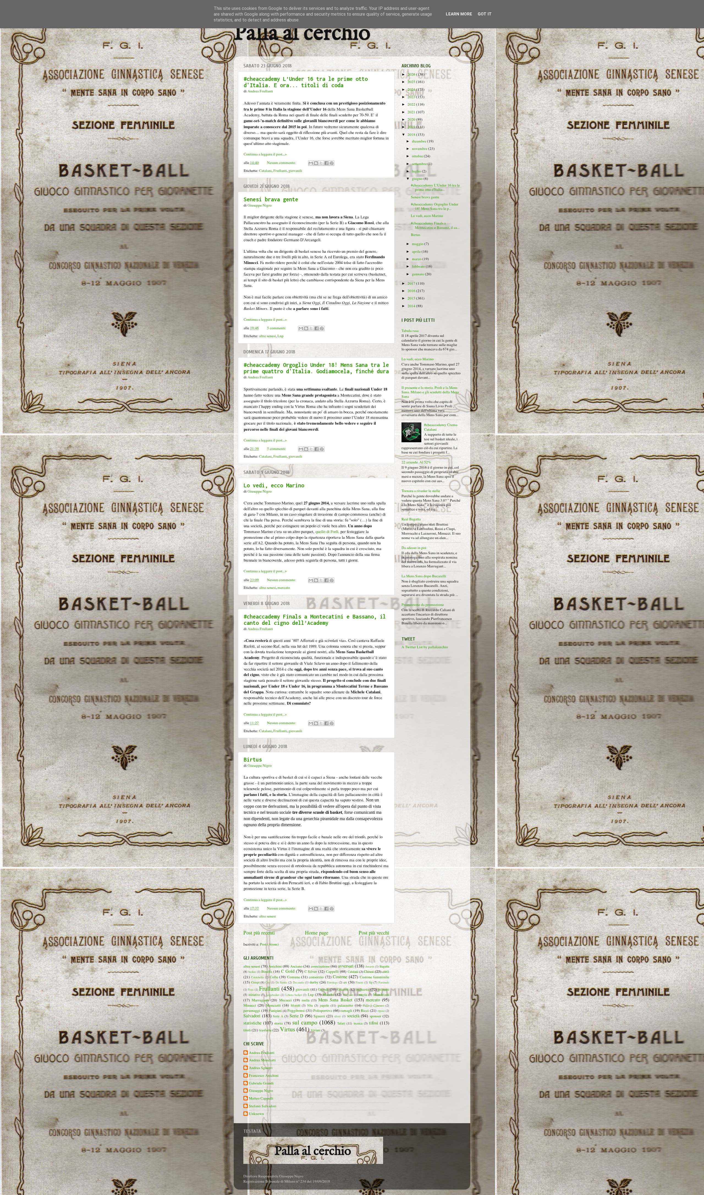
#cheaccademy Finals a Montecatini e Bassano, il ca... (435, 225)
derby (314, 982)
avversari (346, 966)
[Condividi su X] (321, 163)
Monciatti (273, 1005)
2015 (412, 298)
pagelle (324, 1005)
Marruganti (260, 1000)
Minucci (249, 1005)
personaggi (251, 1010)
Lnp (280, 335)
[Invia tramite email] (311, 163)
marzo (417, 258)
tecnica (358, 1023)
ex (345, 982)
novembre (420, 148)
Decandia (298, 982)
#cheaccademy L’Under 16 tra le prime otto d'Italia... (435, 187)
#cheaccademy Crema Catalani (440, 427)
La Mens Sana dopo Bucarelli (424, 575)
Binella (266, 971)
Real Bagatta (411, 519)
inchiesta (362, 989)
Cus (267, 982)
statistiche (252, 1023)
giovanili (295, 170)
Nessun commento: (282, 162)
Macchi (328, 994)
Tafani (341, 1023)
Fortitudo (383, 982)
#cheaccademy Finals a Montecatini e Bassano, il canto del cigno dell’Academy (315, 619)
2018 (412, 134)
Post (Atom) (269, 944)
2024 (412, 89)
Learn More (459, 14)
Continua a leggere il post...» (265, 154)
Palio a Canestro (373, 1005)
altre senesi (267, 335)
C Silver (310, 971)
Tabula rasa (410, 330)
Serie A (278, 1016)
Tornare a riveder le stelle (421, 490)
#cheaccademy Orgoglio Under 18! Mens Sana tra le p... (434, 206)
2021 (412, 111)
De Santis (281, 982)
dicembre (419, 141)
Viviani (315, 1030)
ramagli (346, 1010)
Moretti (295, 1005)
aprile (417, 251)
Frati (251, 989)
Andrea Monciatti (262, 1060)
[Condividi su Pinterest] (331, 163)
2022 (412, 104)
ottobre (418, 155)
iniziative (254, 994)
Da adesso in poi (414, 547)
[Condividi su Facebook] (326, 163)
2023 (412, 96)
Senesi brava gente (271, 199)
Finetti (359, 982)
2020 (412, 119)
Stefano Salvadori (262, 1106)
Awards (369, 966)
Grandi (323, 989)
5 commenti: (277, 327)
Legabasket (272, 995)
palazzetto (345, 1005)
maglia (363, 994)
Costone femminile (374, 976)
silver (337, 1016)
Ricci (365, 1010)
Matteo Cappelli (261, 1098)
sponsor (375, 1015)
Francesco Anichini (264, 1075)
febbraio (419, 266)
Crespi (255, 982)
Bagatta (384, 966)
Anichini (275, 966)
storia (278, 1023)
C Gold (288, 971)
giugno (418, 178)
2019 (412, 126)
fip (371, 982)
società (353, 1016)
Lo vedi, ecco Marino (274, 485)
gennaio (418, 273)
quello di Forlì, (327, 531)
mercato (283, 587)
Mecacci (285, 1000)
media (305, 1000)
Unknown (256, 1113)
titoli (247, 1030)
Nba (310, 1005)
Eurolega (332, 982)
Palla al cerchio (302, 34)
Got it (485, 14)
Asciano (296, 966)
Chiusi (369, 971)
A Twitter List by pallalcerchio (425, 646)
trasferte (265, 1030)
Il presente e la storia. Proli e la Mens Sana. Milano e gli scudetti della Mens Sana (430, 392)
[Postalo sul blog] (316, 163)
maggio (418, 243)
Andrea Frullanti (261, 1052)
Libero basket (293, 995)
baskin (252, 972)
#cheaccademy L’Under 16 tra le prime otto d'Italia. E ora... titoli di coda (306, 82)
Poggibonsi (296, 1010)
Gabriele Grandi (261, 1083)
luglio (417, 171)
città (386, 971)
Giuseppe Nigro (261, 1090)
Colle (274, 976)
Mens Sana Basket (335, 1000)
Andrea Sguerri (261, 1067)
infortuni (383, 989)
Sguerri (319, 1015)
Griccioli (342, 989)
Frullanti (280, 170)
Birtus (253, 759)
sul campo (304, 1022)
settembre (420, 163)
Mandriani (381, 994)
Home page (316, 932)
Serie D (297, 1016)
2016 (412, 290)
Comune (293, 976)
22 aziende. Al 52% (416, 462)
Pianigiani (275, 1010)
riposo (381, 1011)
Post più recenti (259, 932)
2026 (412, 74)
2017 (412, 283)
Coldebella (257, 977)
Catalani (265, 170)
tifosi (373, 1023)
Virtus (287, 1029)
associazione (320, 966)
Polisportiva (322, 1010)
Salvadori (251, 1016)
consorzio (316, 976)
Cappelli (332, 971)
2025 (412, 81)
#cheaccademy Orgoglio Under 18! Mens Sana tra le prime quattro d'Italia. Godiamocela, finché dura (316, 368)
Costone (340, 977)
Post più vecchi (374, 932)
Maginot (348, 995)
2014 (412, 305)
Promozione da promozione (423, 604)
